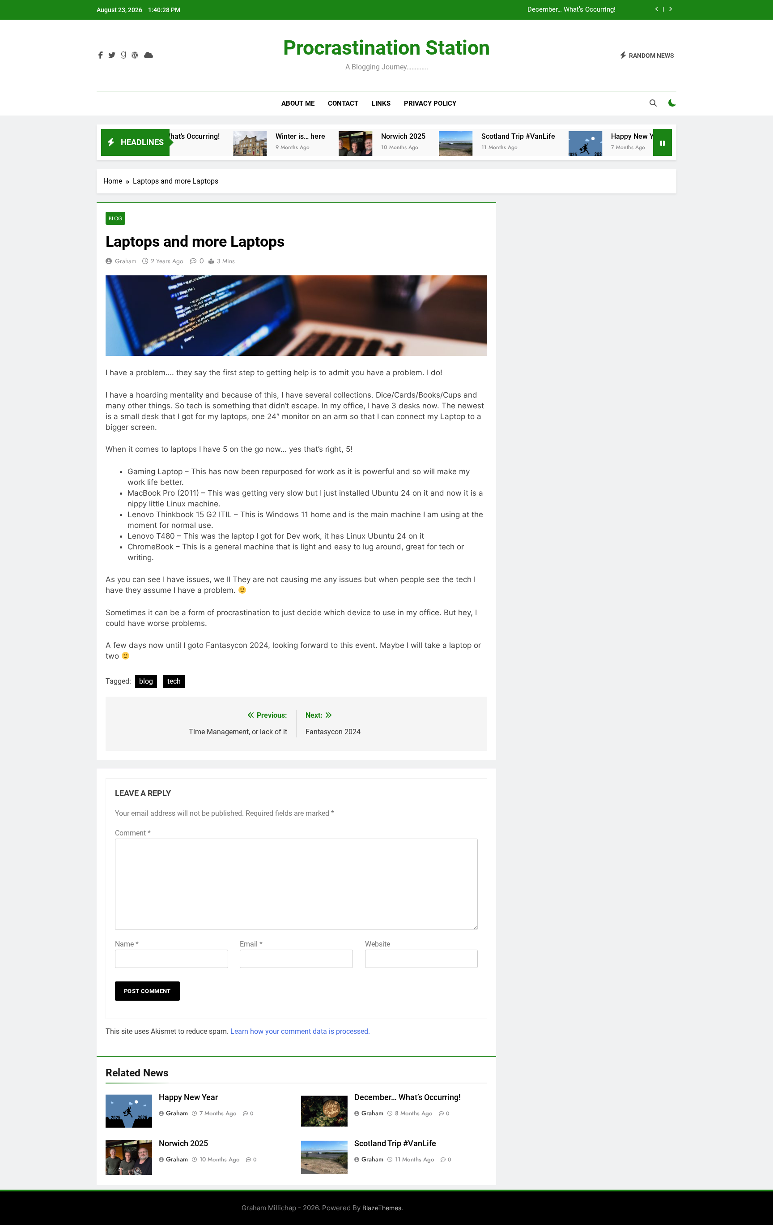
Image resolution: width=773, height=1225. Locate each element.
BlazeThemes (381, 1208)
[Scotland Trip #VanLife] (427, 148)
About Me (297, 103)
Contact (343, 103)
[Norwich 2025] (327, 148)
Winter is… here (272, 136)
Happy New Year (609, 136)
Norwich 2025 (375, 136)
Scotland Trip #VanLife (490, 136)
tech (174, 681)
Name (127, 944)
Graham (125, 261)
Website (377, 944)
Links (381, 103)
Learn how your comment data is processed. (300, 1031)
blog (146, 681)
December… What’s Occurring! (571, 9)
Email (251, 944)
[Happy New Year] (557, 148)
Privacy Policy (430, 103)
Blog (115, 218)
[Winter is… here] (221, 148)
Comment (133, 833)
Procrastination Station (386, 48)
